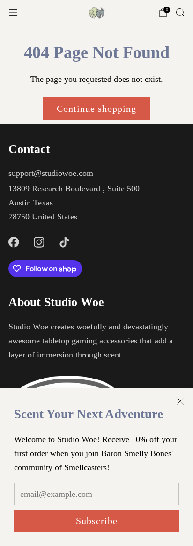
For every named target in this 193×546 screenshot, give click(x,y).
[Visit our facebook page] (13, 242)
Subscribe (97, 521)
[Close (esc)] (180, 401)
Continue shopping (96, 108)
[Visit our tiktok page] (64, 242)
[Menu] (13, 12)
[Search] (180, 12)
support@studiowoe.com (50, 173)
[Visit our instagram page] (39, 242)
